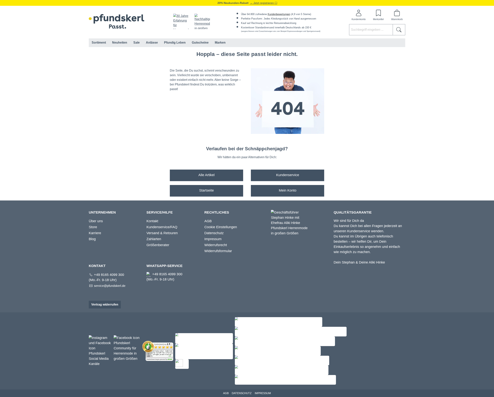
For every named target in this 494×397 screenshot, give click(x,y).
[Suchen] (399, 29)
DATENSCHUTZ (242, 393)
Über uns (96, 221)
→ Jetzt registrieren (262, 2)
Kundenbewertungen (279, 14)
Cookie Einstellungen (220, 227)
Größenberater (157, 245)
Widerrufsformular (218, 251)
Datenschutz (214, 233)
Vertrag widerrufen (104, 304)
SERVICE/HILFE (159, 212)
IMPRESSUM (263, 393)
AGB (208, 221)
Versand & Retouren (162, 233)
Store (93, 227)
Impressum (213, 239)
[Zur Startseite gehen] (116, 21)
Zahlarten (153, 239)
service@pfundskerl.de (109, 285)
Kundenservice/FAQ (161, 227)
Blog (92, 239)
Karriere (95, 233)
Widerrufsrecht (215, 245)
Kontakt (152, 221)
